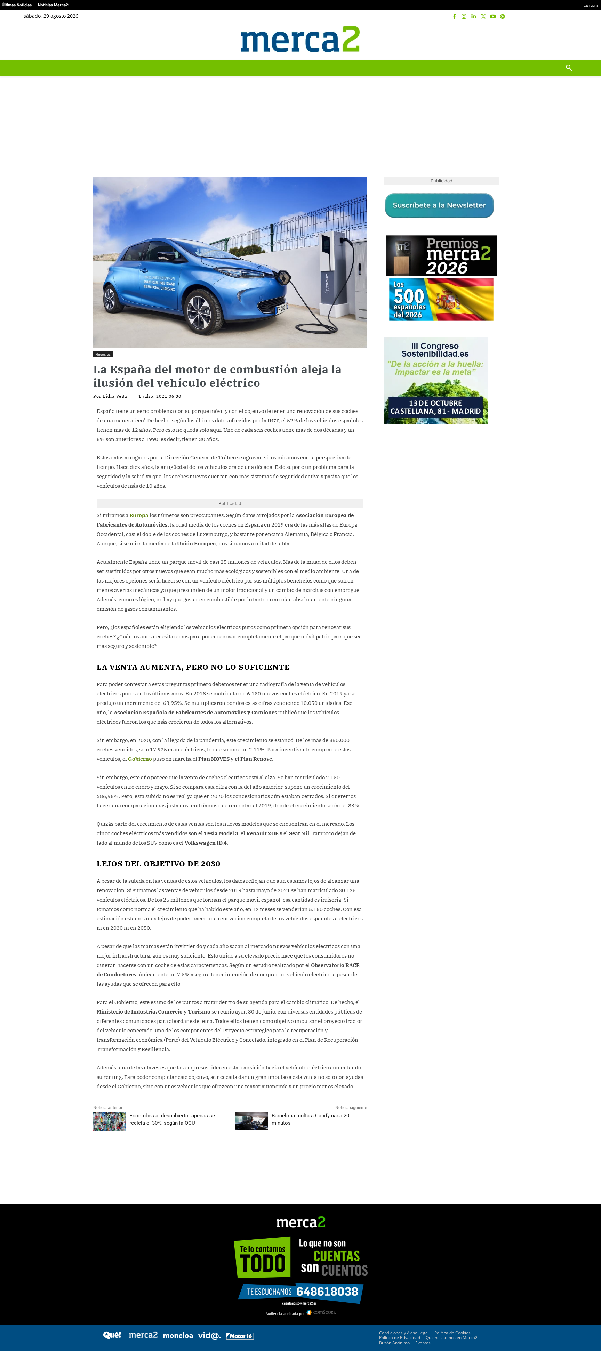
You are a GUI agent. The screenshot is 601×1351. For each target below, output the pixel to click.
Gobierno (140, 759)
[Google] (502, 17)
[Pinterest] (132, 1156)
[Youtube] (493, 17)
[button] (569, 39)
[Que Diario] (112, 1338)
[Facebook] (454, 17)
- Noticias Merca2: (52, 4)
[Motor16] (240, 1338)
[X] (483, 17)
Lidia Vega (115, 396)
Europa (139, 515)
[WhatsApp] (148, 1156)
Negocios (103, 354)
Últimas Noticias (17, 4)
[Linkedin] (474, 17)
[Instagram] (464, 17)
